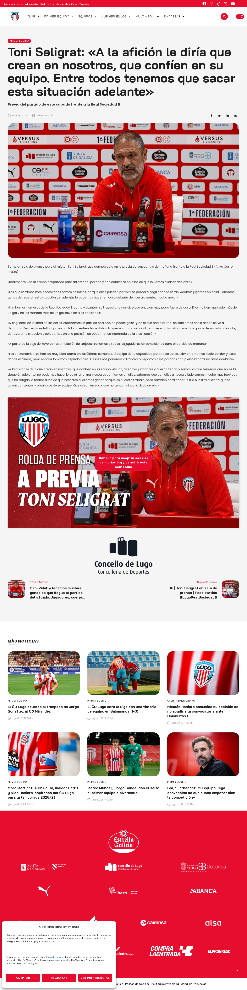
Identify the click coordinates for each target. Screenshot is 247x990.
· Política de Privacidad (164, 984)
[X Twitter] (219, 115)
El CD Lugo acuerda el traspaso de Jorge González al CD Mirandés (43, 709)
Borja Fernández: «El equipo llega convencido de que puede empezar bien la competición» (201, 793)
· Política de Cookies (137, 984)
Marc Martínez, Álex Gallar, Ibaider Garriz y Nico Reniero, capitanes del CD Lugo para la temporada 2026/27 (43, 793)
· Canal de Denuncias (193, 984)
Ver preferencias (95, 978)
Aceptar (23, 978)
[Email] (235, 115)
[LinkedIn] (227, 115)
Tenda (84, 4)
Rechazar (59, 978)
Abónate (31, 4)
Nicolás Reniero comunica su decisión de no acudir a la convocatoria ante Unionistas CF (202, 711)
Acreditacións (66, 4)
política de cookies (53, 957)
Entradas (47, 4)
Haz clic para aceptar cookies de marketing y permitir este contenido (123, 462)
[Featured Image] (44, 673)
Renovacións (13, 4)
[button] (38, 16)
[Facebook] (211, 115)
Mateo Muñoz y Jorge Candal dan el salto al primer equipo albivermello (123, 790)
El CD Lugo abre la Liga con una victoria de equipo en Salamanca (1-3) (121, 709)
